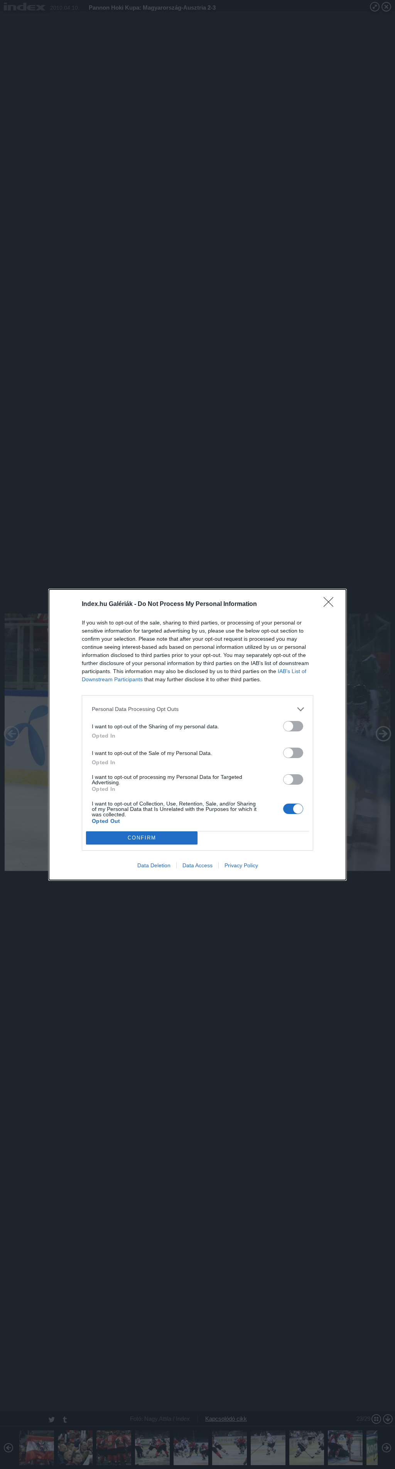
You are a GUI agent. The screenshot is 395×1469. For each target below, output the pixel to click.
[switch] (293, 726)
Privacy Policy (241, 865)
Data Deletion (153, 865)
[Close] (331, 604)
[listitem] (197, 709)
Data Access (197, 865)
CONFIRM (142, 838)
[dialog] (197, 734)
